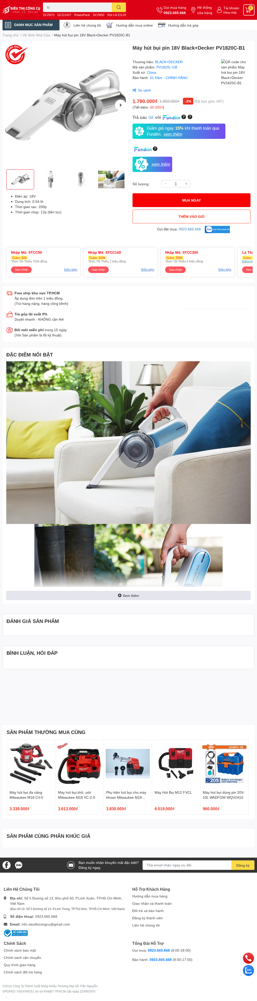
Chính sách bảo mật (20, 950)
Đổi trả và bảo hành (148, 910)
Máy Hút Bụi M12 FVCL (173, 792)
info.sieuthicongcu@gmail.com (46, 924)
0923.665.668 (175, 13)
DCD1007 (64, 15)
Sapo (6, 997)
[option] (65, 105)
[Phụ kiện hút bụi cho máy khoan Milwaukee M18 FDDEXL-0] (128, 764)
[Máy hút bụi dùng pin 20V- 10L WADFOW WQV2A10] (224, 764)
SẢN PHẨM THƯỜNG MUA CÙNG (46, 732)
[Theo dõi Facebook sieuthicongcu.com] (7, 865)
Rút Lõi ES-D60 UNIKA (123, 15)
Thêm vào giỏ (191, 216)
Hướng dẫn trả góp (183, 25)
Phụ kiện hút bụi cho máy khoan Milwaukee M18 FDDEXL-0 (126, 797)
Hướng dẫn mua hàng (149, 896)
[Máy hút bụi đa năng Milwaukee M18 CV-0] (31, 764)
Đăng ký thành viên (147, 918)
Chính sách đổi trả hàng (23, 972)
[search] (119, 7)
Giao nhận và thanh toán (152, 903)
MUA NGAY (191, 200)
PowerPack (82, 15)
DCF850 (98, 15)
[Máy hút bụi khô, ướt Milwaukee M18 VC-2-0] (79, 764)
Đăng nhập (230, 12)
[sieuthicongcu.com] (21, 10)
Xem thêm (131, 595)
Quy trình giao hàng (19, 965)
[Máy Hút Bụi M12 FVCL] (176, 764)
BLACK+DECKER (169, 62)
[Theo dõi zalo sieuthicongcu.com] (19, 865)
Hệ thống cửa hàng (204, 10)
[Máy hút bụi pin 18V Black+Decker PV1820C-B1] (65, 105)
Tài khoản (231, 8)
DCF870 (48, 15)
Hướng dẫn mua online (134, 25)
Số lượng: (141, 184)
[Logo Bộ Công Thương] (16, 932)
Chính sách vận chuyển (22, 957)
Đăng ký (242, 865)
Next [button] (120, 105)
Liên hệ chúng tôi (87, 25)
